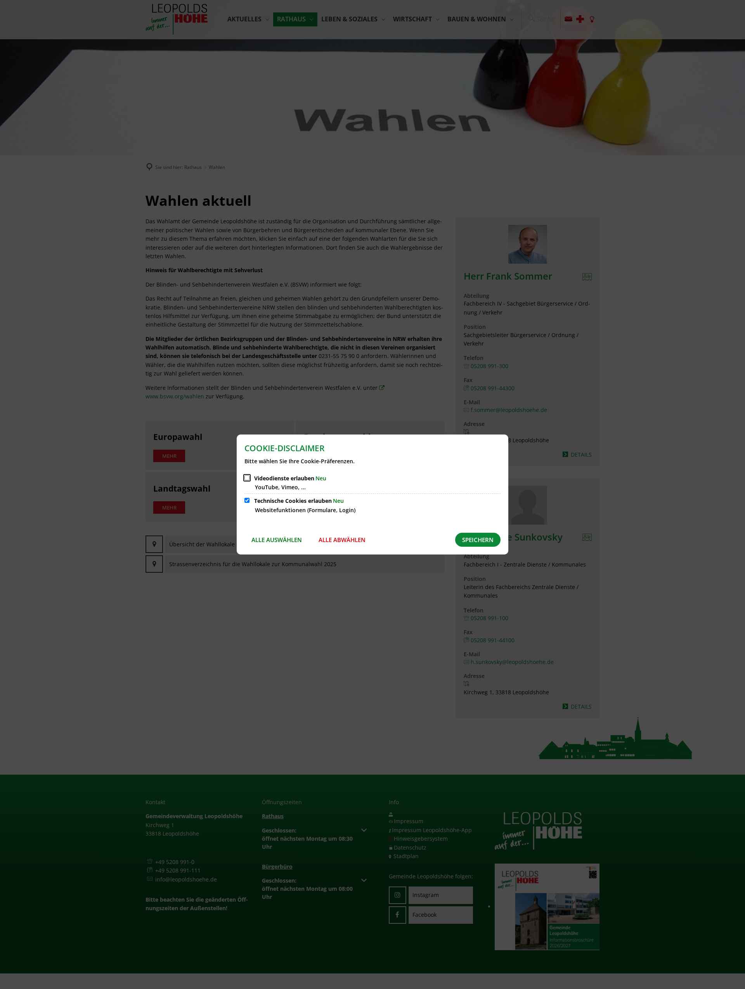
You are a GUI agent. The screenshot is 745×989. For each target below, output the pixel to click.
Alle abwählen (342, 540)
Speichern (478, 540)
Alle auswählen (276, 540)
